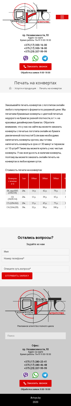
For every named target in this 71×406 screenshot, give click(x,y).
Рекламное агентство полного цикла (35, 326)
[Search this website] (35, 335)
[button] (35, 66)
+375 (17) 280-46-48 (35, 365)
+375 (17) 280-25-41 (35, 361)
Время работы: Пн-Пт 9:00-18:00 (35, 40)
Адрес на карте (35, 38)
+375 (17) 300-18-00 (35, 48)
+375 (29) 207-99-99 (35, 51)
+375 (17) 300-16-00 (35, 45)
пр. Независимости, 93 (35, 35)
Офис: (35, 345)
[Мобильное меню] (62, 17)
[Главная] (10, 88)
